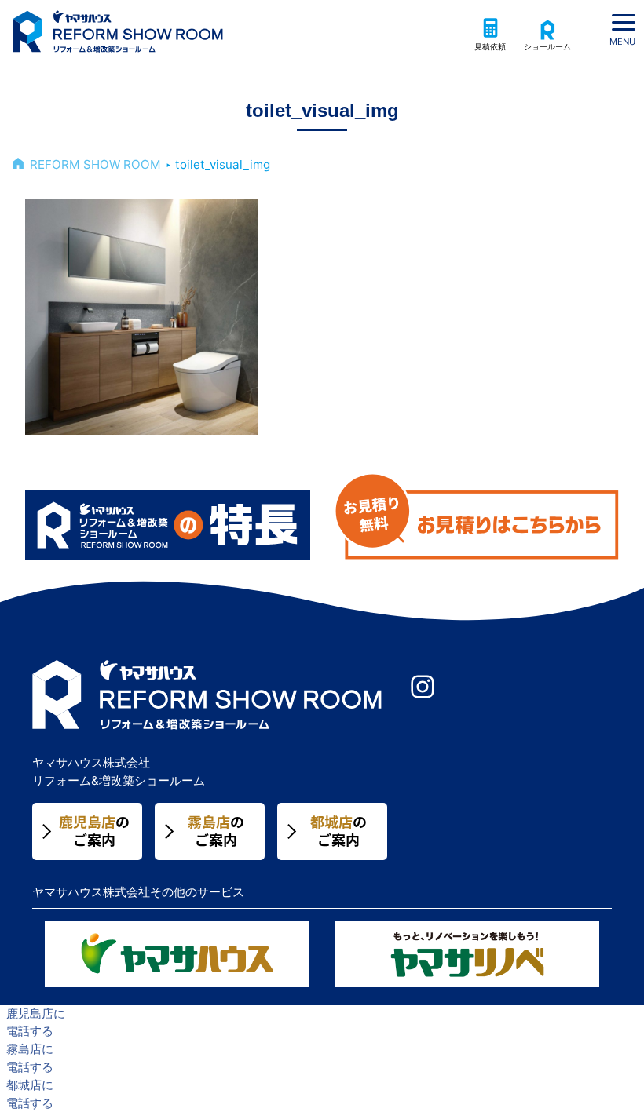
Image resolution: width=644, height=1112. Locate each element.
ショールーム (547, 46)
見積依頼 (490, 46)
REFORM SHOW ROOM (95, 164)
